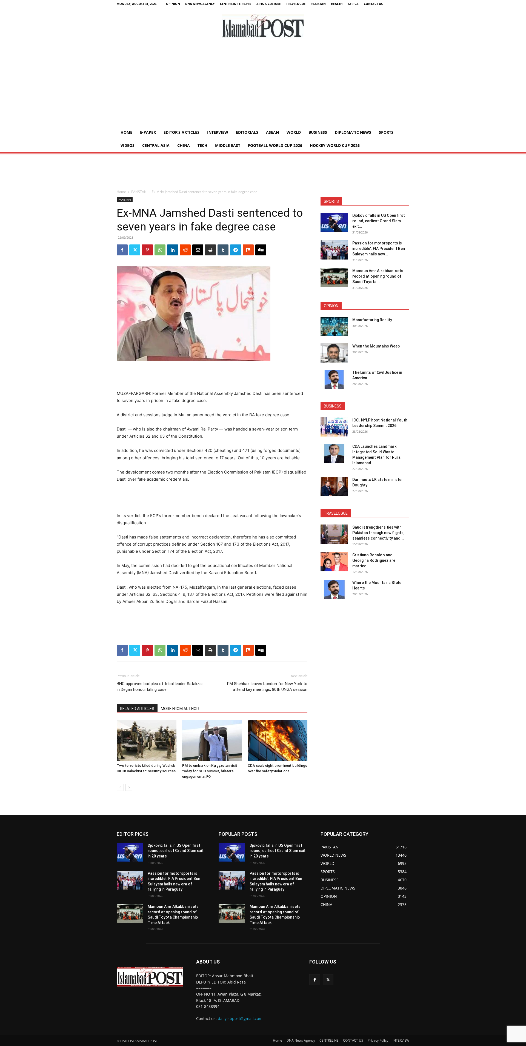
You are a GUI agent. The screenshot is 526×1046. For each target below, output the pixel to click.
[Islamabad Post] (263, 26)
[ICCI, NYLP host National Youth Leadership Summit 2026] (334, 427)
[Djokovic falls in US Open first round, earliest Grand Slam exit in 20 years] (334, 222)
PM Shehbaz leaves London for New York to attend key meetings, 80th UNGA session (267, 686)
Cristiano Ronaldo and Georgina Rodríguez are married (373, 560)
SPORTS (386, 132)
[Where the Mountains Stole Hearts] (334, 589)
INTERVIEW (217, 132)
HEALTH (336, 4)
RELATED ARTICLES (137, 708)
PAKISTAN (318, 4)
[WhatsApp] (160, 249)
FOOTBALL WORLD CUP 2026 (275, 145)
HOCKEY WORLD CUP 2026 (335, 145)
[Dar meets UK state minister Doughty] (334, 486)
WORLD (294, 132)
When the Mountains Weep (376, 346)
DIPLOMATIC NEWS (353, 132)
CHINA (183, 145)
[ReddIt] (185, 249)
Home (126, 132)
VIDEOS (128, 145)
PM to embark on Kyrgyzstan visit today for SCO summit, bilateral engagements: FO (209, 771)
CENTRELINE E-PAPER (235, 4)
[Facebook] (122, 249)
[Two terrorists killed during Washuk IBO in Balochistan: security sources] (146, 740)
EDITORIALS (247, 132)
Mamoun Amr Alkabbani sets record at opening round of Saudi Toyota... (377, 276)
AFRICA (353, 4)
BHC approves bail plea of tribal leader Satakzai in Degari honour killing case (159, 686)
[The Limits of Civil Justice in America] (334, 379)
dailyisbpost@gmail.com (240, 1018)
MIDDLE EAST (227, 145)
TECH (202, 145)
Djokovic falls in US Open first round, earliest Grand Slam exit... (378, 221)
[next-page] (128, 787)
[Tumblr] (223, 249)
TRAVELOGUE (295, 4)
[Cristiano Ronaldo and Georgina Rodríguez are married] (334, 561)
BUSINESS (317, 132)
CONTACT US (373, 4)
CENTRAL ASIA (156, 145)
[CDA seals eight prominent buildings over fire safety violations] (277, 740)
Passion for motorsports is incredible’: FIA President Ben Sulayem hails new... (378, 248)
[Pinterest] (147, 249)
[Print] (210, 249)
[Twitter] (134, 249)
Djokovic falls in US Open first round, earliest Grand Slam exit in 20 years (176, 850)
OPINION (173, 4)
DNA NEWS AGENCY (200, 4)
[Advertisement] (263, 84)
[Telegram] (235, 249)
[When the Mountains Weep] (334, 353)
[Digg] (260, 249)
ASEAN (272, 132)
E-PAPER (148, 132)
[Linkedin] (172, 249)
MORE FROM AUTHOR (180, 708)
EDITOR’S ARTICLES (181, 132)
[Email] (197, 249)
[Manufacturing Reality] (334, 326)
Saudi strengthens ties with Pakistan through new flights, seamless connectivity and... (378, 532)
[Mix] (248, 249)
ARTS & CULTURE (268, 4)
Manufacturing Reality (372, 320)
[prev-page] (120, 787)
